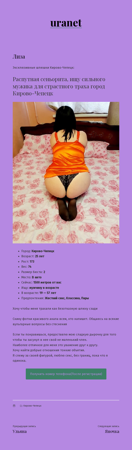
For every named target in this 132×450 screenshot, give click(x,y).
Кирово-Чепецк (32, 405)
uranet (66, 22)
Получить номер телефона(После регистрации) (66, 374)
